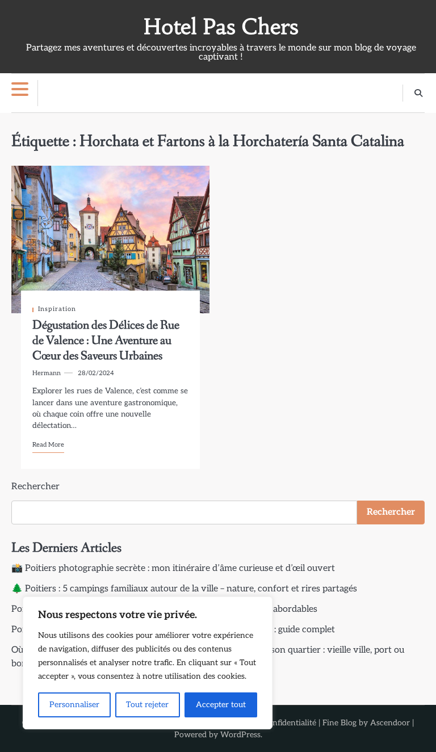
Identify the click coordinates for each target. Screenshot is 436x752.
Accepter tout (221, 704)
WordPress (240, 735)
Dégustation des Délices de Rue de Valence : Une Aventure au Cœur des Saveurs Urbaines (105, 340)
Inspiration (57, 309)
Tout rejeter (147, 704)
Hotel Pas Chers (221, 27)
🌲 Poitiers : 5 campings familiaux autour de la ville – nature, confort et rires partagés (184, 588)
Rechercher (35, 486)
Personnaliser (74, 704)
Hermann (46, 373)
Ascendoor (390, 723)
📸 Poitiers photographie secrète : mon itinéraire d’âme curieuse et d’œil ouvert (173, 568)
